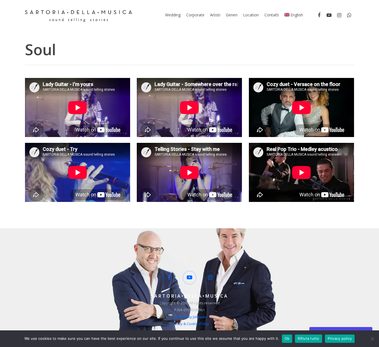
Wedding (173, 14)
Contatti (271, 14)
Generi (231, 14)
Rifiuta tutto (308, 338)
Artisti (215, 14)
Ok (287, 338)
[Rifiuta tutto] (372, 338)
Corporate (195, 14)
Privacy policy (340, 338)
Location (251, 14)
